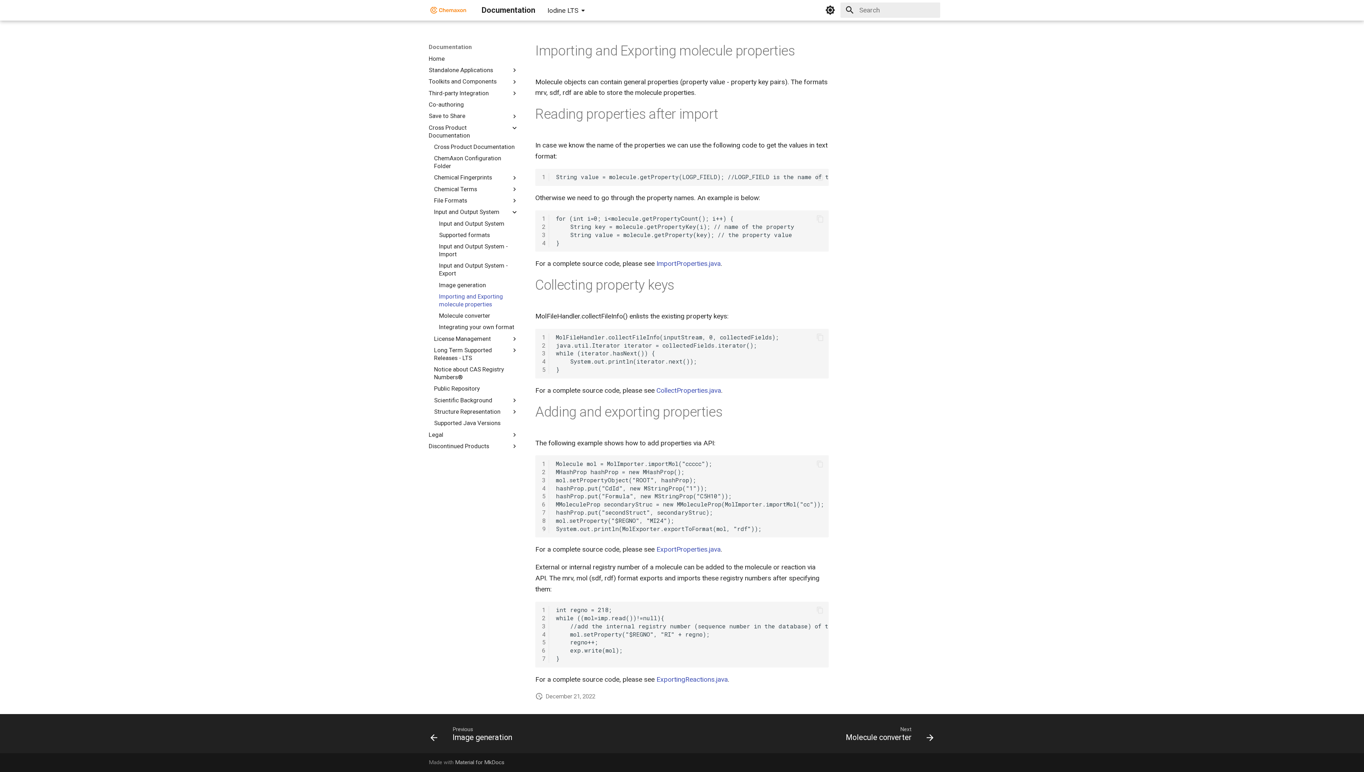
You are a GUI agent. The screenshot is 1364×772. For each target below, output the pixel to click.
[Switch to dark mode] (830, 10)
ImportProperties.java (688, 263)
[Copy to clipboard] (820, 177)
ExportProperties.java (688, 549)
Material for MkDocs (479, 762)
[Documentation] (449, 10)
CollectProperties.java (688, 390)
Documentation (450, 46)
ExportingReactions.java (692, 679)
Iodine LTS (562, 10)
